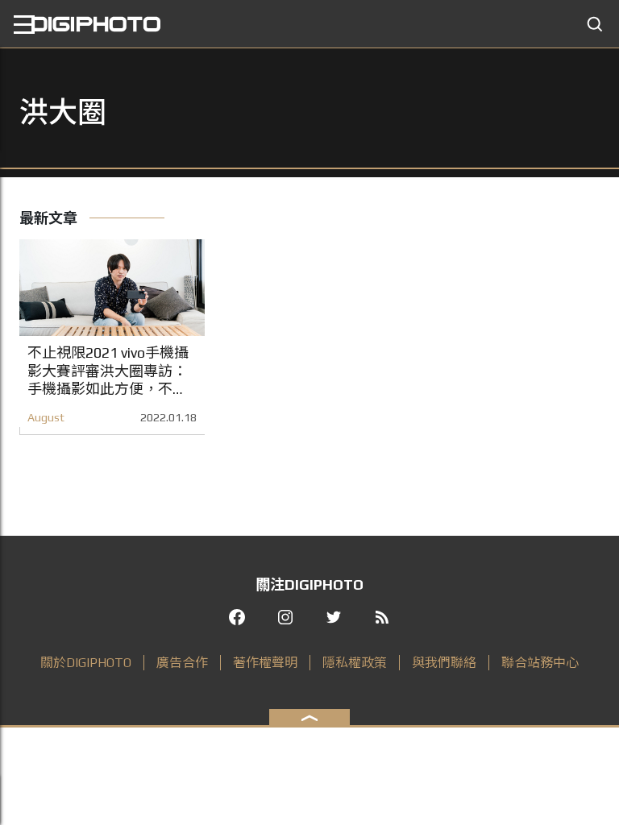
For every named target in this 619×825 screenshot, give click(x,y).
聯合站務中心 (540, 662)
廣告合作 (182, 662)
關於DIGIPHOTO (85, 662)
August (45, 417)
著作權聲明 (265, 662)
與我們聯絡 (444, 662)
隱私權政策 (354, 662)
